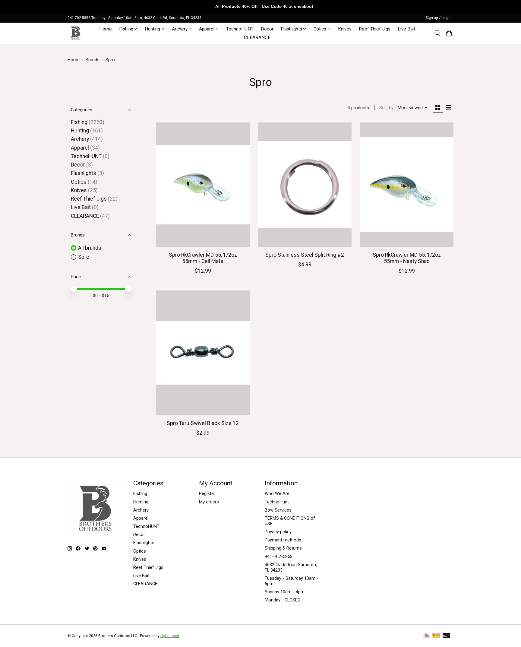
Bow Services (278, 510)
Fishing (79, 122)
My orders (209, 502)
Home (105, 29)
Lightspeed (169, 636)
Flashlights (83, 173)
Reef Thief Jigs (374, 29)
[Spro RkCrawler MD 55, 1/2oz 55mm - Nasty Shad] (406, 184)
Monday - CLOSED (282, 600)
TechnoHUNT (240, 29)
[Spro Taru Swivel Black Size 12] (203, 352)
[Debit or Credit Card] (446, 636)
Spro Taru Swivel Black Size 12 (203, 423)
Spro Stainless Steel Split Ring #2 (304, 255)
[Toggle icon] (437, 33)
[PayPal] (436, 636)
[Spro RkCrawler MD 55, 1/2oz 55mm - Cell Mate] (203, 184)
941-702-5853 (278, 556)
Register (207, 493)
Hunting (80, 131)
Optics (79, 182)
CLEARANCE (257, 37)
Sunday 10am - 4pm (285, 592)
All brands (89, 248)
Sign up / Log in (439, 18)
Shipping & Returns (283, 548)
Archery (80, 139)
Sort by (386, 107)
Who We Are (277, 493)
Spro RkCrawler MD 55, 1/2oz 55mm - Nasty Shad (407, 258)
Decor (267, 29)
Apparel (80, 148)
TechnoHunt (277, 502)
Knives (345, 29)
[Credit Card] (426, 636)
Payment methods (283, 540)
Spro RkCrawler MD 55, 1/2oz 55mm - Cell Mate (203, 258)
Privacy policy (278, 531)
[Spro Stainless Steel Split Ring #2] (304, 184)
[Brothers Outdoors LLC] (76, 33)
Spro (83, 257)
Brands (92, 59)
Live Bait (406, 29)
